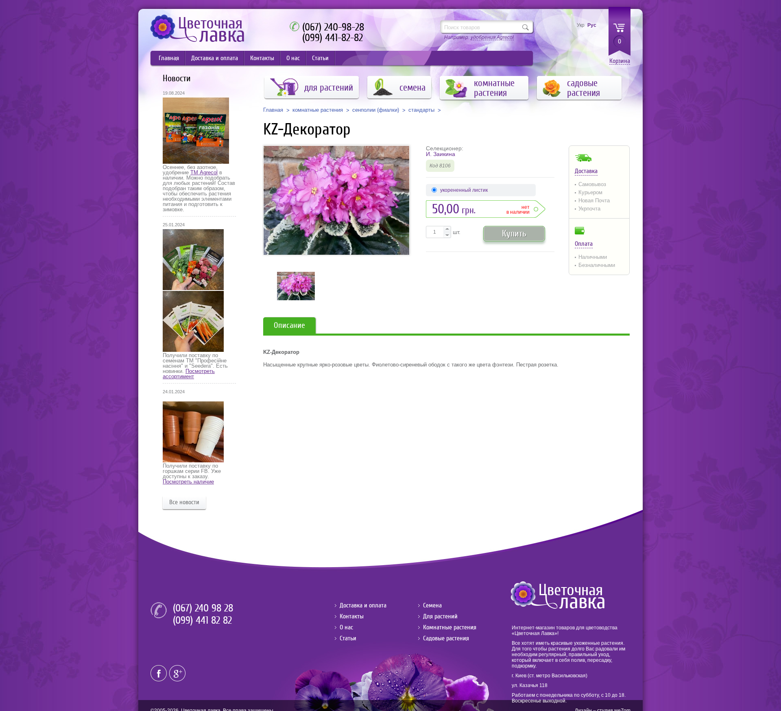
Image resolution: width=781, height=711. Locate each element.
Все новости (184, 502)
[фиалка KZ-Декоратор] (336, 200)
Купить (514, 233)
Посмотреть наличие (188, 482)
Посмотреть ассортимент (189, 373)
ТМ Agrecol (204, 172)
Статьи (320, 58)
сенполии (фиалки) (375, 110)
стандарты (421, 110)
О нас (293, 58)
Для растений (440, 616)
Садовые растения (446, 638)
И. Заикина (440, 154)
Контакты (262, 58)
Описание (289, 325)
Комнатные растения (449, 627)
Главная (169, 58)
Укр (581, 25)
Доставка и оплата (214, 58)
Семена (432, 605)
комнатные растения (317, 110)
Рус (591, 25)
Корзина (619, 61)
